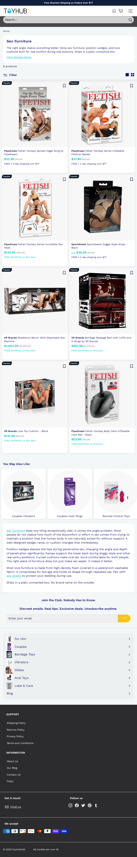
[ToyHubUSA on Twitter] (83, 805)
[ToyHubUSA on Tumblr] (96, 805)
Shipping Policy (16, 723)
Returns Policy (15, 729)
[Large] (127, 74)
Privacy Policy (15, 736)
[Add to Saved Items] (64, 85)
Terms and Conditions (20, 743)
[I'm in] (124, 618)
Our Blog (12, 767)
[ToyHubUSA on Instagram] (70, 805)
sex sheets (14, 575)
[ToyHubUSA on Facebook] (77, 805)
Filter (12, 75)
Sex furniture (16, 530)
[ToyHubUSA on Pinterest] (90, 805)
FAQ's (10, 781)
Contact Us (14, 774)
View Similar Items (19, 57)
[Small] (132, 74)
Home (6, 31)
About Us (12, 761)
